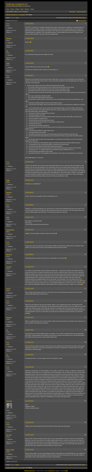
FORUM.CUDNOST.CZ (17, 4)
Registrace (27, 9)
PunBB (66, 470)
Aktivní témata (72, 11)
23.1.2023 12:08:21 (29, 23)
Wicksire (9, 267)
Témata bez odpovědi (81, 11)
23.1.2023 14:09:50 (29, 50)
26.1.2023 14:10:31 (29, 300)
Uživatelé (17, 9)
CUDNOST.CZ (51, 470)
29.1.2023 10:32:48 (29, 422)
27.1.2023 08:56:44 (29, 354)
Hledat (22, 9)
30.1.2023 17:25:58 (29, 449)
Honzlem (9, 38)
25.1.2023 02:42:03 (29, 180)
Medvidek (9, 401)
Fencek (8, 288)
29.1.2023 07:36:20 (29, 367)
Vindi (7, 63)
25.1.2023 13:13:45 (29, 217)
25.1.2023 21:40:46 (29, 288)
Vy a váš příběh (21, 14)
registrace (83, 17)
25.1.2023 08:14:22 (29, 192)
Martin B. (9, 254)
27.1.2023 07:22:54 (29, 342)
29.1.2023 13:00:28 (29, 434)
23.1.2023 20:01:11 (29, 75)
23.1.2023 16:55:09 (29, 63)
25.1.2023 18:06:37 (29, 254)
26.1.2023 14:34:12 (29, 317)
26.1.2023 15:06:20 (29, 329)
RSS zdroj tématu (82, 20)
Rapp (7, 180)
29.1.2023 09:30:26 (29, 400)
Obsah (7, 9)
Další (17, 17)
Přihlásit (32, 9)
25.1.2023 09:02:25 (29, 204)
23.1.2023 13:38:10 (29, 38)
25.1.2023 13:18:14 (29, 229)
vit (7, 51)
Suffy (7, 217)
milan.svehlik (10, 450)
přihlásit (70, 17)
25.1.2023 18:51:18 (29, 266)
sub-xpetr (9, 435)
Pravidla (12, 9)
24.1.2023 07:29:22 (29, 161)
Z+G (7, 23)
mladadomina (10, 230)
